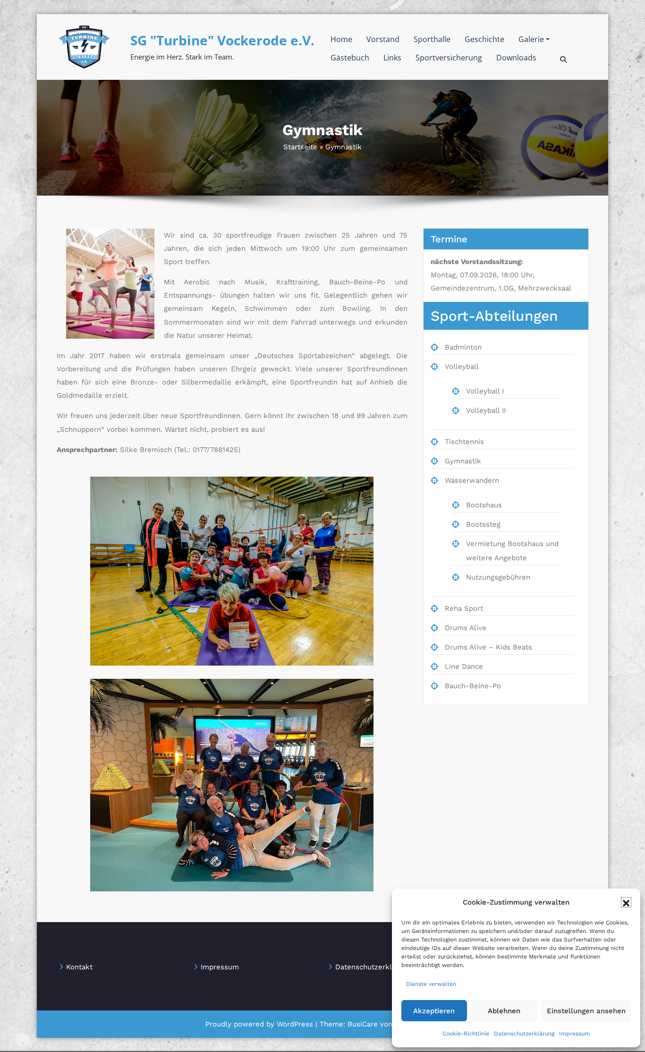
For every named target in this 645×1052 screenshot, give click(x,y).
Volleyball (462, 366)
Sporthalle (432, 39)
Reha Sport (464, 608)
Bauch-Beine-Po (473, 686)
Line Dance (464, 666)
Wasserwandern (472, 480)
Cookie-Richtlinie (465, 1033)
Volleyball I (485, 391)
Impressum (574, 1033)
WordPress (295, 1024)
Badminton (463, 347)
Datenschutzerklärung (524, 1033)
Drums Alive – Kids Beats (488, 647)
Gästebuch (350, 57)
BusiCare (364, 1024)
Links (392, 57)
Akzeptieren (434, 1011)
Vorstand (382, 39)
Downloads (516, 57)
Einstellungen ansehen (586, 1011)
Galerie (531, 39)
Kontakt (79, 967)
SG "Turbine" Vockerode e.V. (222, 40)
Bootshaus (484, 505)
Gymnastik (463, 461)
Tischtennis (464, 441)
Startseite (300, 147)
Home (341, 39)
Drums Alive (465, 628)
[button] (626, 902)
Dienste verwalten (431, 984)
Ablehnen (504, 1011)
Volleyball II (486, 410)
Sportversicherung (449, 57)
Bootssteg (483, 524)
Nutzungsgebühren (498, 577)
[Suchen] (564, 59)
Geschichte (484, 39)
